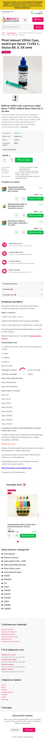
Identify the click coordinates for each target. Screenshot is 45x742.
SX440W (7, 605)
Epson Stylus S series (12, 568)
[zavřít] (42, 2)
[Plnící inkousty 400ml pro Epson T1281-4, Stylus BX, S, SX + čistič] (4, 223)
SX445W (7, 609)
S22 (5, 583)
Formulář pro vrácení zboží (11, 642)
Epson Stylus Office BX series (15, 565)
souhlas (31, 719)
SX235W (7, 598)
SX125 (6, 587)
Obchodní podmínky (8, 634)
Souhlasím (29, 730)
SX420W (7, 590)
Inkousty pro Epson (11, 557)
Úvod (3, 33)
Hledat (38, 27)
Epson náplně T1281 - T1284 (15, 561)
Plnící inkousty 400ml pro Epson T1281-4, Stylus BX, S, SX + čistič (18, 223)
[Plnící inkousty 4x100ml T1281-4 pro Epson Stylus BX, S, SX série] (4, 189)
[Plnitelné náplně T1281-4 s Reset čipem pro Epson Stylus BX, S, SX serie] (4, 206)
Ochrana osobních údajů (10, 637)
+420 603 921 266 (7, 12)
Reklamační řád (7, 639)
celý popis (24, 127)
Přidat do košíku (23, 160)
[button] (18, 541)
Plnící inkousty (11, 33)
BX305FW (7, 579)
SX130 (6, 601)
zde (31, 737)
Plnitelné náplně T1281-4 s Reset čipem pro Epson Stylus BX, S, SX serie (17, 206)
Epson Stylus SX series (12, 572)
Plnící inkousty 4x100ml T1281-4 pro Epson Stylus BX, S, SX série (17, 189)
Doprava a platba (7, 629)
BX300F (7, 576)
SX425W (7, 594)
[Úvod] (10, 20)
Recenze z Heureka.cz (9, 632)
